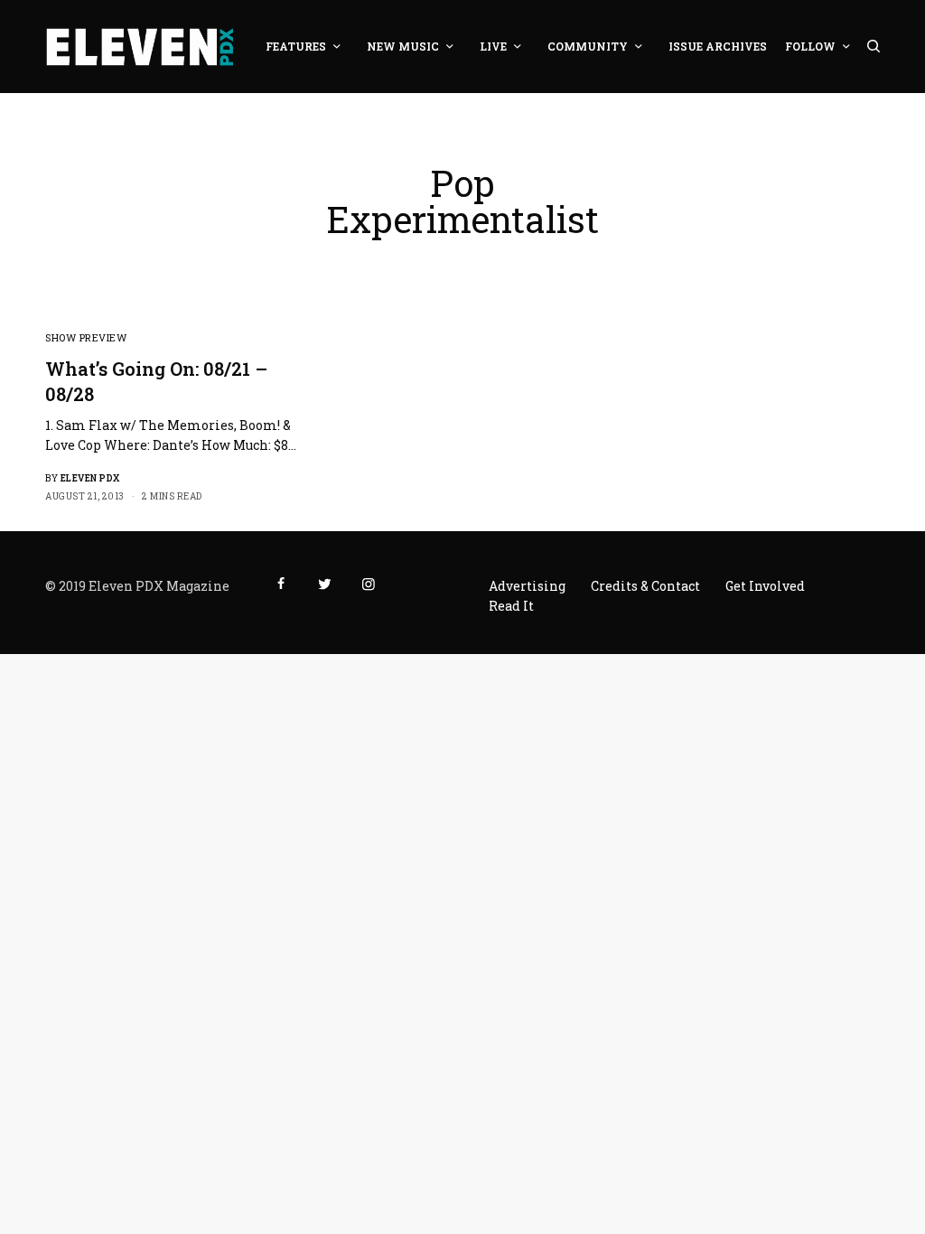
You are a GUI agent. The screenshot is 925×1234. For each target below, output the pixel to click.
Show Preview (86, 337)
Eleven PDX (90, 478)
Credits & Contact (645, 585)
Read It (511, 605)
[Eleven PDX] (139, 46)
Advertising (527, 585)
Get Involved (765, 585)
